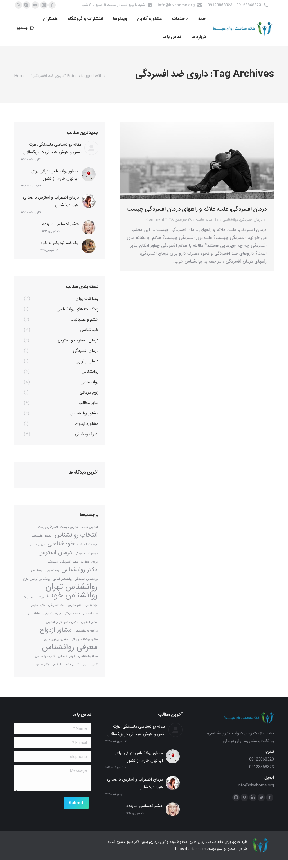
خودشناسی (61, 544)
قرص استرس (54, 622)
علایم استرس (38, 605)
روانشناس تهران (72, 587)
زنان (26, 596)
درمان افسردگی (251, 220)
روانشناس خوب (72, 595)
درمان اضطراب (89, 561)
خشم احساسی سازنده (60, 224)
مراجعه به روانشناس (86, 630)
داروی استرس (37, 544)
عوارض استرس (52, 613)
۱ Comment (156, 220)
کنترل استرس (90, 664)
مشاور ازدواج (55, 630)
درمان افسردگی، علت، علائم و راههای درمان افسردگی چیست (197, 209)
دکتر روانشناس (79, 570)
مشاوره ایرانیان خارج (56, 639)
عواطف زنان (33, 613)
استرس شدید (89, 527)
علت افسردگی (72, 613)
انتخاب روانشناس (76, 535)
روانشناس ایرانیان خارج (36, 579)
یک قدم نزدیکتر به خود (59, 242)
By (207, 220)
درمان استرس (55, 553)
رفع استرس (51, 570)
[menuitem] (202, 19)
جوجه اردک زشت (87, 544)
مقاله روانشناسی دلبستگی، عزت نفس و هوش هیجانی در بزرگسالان (52, 148)
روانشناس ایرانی (62, 579)
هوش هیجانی (67, 656)
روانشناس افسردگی (86, 579)
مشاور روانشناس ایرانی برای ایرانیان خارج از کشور (55, 175)
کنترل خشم (72, 664)
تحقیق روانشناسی (41, 536)
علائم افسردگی (56, 605)
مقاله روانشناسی (88, 656)
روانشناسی (230, 220)
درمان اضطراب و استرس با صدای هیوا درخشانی (51, 201)
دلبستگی (52, 561)
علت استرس (90, 613)
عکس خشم (71, 622)
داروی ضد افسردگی (86, 553)
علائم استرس (75, 605)
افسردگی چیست (48, 527)
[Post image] (91, 148)
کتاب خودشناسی (45, 656)
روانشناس (36, 570)
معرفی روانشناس (70, 647)
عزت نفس (92, 605)
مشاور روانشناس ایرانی (84, 639)
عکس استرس (89, 622)
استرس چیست (69, 527)
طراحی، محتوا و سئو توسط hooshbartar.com (211, 849)
